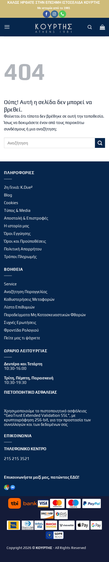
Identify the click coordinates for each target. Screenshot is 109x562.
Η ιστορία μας (16, 226)
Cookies (11, 202)
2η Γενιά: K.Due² (18, 187)
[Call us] (62, 14)
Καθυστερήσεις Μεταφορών (29, 299)
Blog (8, 195)
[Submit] (100, 143)
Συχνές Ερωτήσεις (20, 322)
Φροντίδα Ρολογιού (21, 330)
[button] (7, 27)
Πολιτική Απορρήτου (23, 249)
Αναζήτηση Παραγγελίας (25, 291)
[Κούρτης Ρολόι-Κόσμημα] (54, 27)
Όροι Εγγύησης (17, 233)
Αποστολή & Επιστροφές (26, 218)
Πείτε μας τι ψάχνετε (22, 338)
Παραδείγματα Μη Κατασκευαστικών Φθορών (45, 314)
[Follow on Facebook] (46, 14)
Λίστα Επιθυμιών (19, 307)
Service (10, 284)
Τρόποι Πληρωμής (20, 256)
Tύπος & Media (17, 210)
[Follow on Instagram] (54, 14)
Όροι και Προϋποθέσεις (25, 241)
